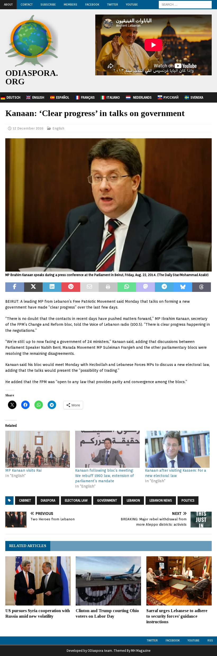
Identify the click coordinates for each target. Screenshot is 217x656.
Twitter (112, 4)
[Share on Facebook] (14, 287)
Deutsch (13, 97)
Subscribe (48, 4)
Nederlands (142, 97)
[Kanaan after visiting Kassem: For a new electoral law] (177, 449)
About (8, 4)
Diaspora (48, 500)
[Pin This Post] (70, 287)
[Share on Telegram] (164, 287)
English (38, 97)
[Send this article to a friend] (89, 287)
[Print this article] (108, 287)
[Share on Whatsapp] (126, 287)
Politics (188, 500)
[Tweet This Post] (33, 287)
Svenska (197, 97)
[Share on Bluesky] (183, 287)
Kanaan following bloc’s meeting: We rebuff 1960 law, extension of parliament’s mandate (104, 475)
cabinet (25, 500)
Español (62, 97)
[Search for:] (185, 4)
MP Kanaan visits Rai (23, 470)
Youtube (194, 640)
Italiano (113, 97)
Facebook (92, 4)
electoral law (76, 500)
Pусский (171, 97)
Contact (27, 4)
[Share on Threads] (201, 287)
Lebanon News (161, 500)
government (107, 500)
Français (88, 97)
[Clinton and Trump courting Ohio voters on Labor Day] (108, 580)
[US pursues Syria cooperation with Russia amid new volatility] (38, 580)
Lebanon (133, 500)
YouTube (132, 4)
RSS (210, 640)
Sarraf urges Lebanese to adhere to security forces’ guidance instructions (176, 616)
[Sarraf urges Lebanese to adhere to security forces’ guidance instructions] (179, 580)
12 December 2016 (28, 128)
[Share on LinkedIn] (52, 287)
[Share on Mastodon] (145, 287)
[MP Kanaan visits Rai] (37, 449)
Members (70, 4)
